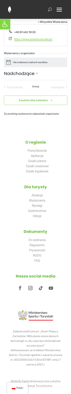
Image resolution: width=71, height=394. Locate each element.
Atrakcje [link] (37, 195)
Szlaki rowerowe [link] (37, 166)
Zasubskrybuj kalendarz (33, 100)
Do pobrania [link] (37, 240)
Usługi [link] (37, 216)
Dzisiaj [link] (35, 86)
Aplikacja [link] (37, 156)
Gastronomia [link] (37, 211)
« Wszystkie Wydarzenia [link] (52, 21)
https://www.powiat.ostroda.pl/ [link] (33, 39)
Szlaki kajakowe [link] (37, 171)
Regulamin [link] (37, 245)
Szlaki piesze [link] (37, 161)
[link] (5, 24)
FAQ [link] (37, 260)
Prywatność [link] (37, 250)
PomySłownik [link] (37, 151)
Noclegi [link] (37, 206)
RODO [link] (37, 255)
